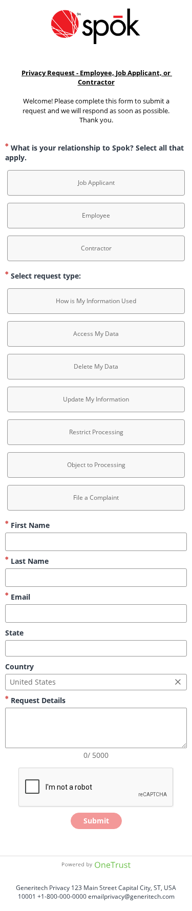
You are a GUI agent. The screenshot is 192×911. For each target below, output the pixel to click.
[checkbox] (96, 183)
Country (19, 666)
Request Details (37, 700)
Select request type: (45, 276)
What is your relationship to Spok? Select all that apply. (94, 152)
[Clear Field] (178, 682)
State (14, 633)
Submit (96, 820)
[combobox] (96, 648)
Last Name (29, 561)
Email (19, 597)
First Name (29, 525)
